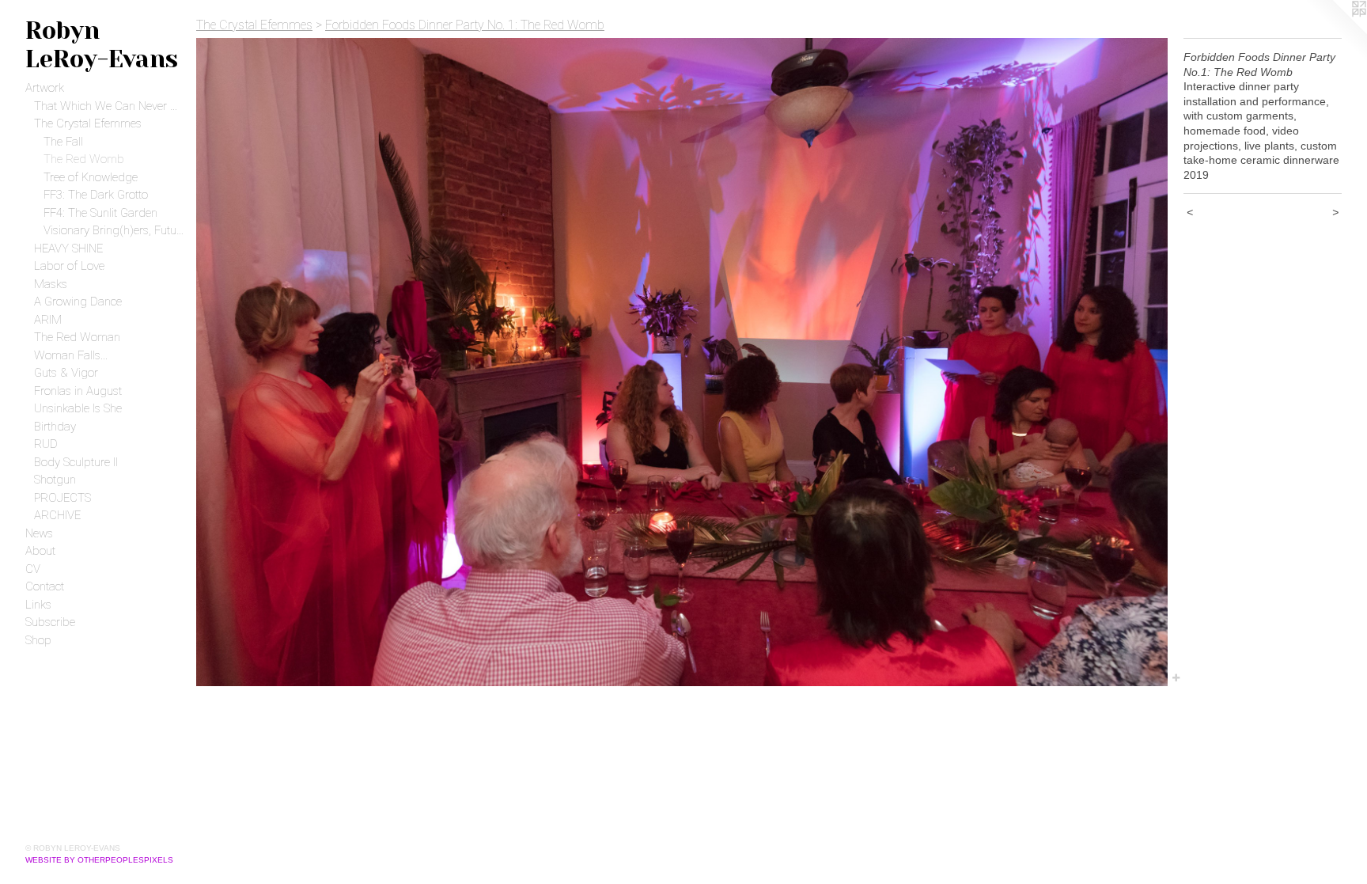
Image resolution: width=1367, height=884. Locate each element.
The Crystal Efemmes (88, 123)
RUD (46, 444)
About (40, 551)
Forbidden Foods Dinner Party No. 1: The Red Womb (464, 24)
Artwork (44, 88)
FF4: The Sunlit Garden (100, 213)
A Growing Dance (78, 301)
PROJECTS (62, 498)
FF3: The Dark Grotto (96, 195)
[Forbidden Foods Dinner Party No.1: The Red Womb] (682, 362)
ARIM (48, 320)
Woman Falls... (71, 355)
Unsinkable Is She (78, 408)
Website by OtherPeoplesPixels (99, 860)
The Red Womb (84, 159)
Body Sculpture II (76, 462)
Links (38, 605)
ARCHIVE (57, 515)
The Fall (63, 142)
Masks (50, 284)
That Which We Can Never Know (109, 106)
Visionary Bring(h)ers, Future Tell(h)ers (114, 230)
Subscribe (50, 622)
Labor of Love (69, 266)
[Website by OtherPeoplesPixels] (1335, 31)
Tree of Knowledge (91, 177)
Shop (38, 640)
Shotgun (55, 479)
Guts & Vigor (66, 373)
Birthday (55, 426)
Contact (44, 586)
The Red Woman (77, 337)
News (39, 533)
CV (32, 569)
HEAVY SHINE (68, 248)
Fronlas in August (78, 391)
